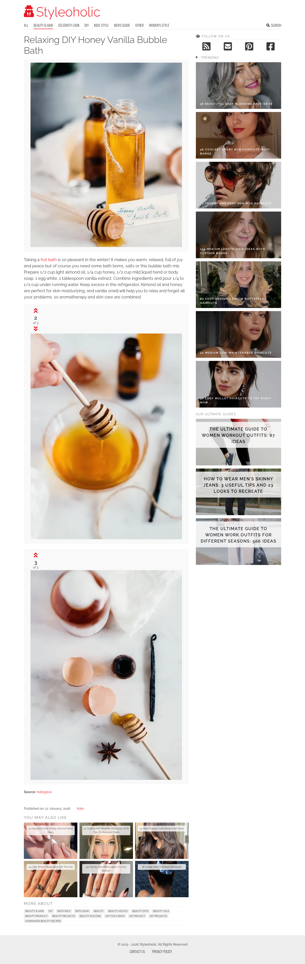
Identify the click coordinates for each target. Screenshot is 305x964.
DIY (86, 25)
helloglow (44, 792)
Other (139, 25)
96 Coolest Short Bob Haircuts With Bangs (235, 151)
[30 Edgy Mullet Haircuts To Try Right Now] (238, 384)
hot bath (49, 259)
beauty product (36, 916)
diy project (137, 916)
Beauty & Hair (43, 25)
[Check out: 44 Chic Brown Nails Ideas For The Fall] (50, 879)
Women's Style (159, 25)
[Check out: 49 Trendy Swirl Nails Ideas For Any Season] (106, 879)
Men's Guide (122, 25)
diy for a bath (115, 916)
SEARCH (276, 25)
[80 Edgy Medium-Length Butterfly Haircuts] (238, 284)
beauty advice (118, 911)
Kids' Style (101, 25)
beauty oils (161, 911)
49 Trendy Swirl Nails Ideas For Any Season (106, 868)
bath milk (64, 911)
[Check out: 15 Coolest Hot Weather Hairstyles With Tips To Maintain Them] (106, 841)
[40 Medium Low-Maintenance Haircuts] (238, 334)
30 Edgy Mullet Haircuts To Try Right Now (235, 400)
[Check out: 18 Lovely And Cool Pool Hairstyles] (162, 879)
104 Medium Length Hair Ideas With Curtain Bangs (232, 251)
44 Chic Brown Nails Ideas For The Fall (51, 866)
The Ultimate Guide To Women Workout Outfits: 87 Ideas (238, 435)
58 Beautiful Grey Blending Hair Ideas (236, 103)
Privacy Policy (162, 951)
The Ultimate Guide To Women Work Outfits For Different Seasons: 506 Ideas (238, 535)
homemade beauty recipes (43, 921)
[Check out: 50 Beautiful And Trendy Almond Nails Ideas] (50, 841)
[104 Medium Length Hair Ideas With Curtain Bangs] (238, 235)
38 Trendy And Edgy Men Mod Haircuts (235, 203)
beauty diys (140, 911)
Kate (80, 809)
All (26, 25)
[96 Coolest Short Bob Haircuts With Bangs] (238, 135)
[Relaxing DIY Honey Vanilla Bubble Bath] (106, 246)
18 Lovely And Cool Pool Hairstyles (162, 866)
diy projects (158, 916)
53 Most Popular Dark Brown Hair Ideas (161, 828)
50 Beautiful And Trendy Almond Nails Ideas (50, 830)
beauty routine (90, 916)
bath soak (82, 911)
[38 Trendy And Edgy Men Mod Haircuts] (238, 185)
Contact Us (137, 951)
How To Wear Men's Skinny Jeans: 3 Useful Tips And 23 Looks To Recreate (238, 485)
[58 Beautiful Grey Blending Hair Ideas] (238, 85)
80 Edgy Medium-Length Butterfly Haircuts (232, 300)
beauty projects (63, 916)
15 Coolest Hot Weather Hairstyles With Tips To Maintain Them (106, 830)
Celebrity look (68, 25)
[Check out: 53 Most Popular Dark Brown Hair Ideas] (162, 841)
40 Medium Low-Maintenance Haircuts (236, 352)
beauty (99, 911)
